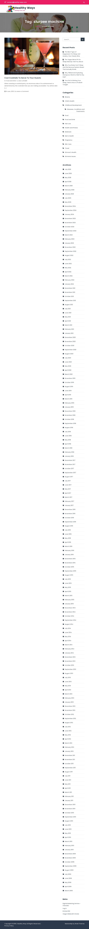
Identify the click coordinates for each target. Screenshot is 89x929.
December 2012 (70, 706)
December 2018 (70, 411)
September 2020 (70, 350)
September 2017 (70, 472)
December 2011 (70, 755)
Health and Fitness (71, 128)
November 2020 (70, 341)
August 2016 (69, 526)
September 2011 (70, 768)
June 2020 (68, 362)
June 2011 (68, 780)
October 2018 (69, 419)
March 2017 (68, 497)
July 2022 (68, 259)
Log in (65, 908)
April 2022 (68, 272)
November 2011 (70, 759)
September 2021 (70, 300)
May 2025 (68, 202)
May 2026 (68, 177)
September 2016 (70, 522)
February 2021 (69, 329)
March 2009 (69, 891)
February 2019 (69, 403)
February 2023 (69, 239)
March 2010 (68, 841)
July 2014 (68, 628)
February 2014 (69, 649)
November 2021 (70, 292)
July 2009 (68, 874)
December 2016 (70, 509)
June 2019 (68, 391)
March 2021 (68, 325)
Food (66, 115)
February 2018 (69, 452)
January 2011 (69, 800)
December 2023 (70, 218)
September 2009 (70, 866)
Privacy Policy (9, 926)
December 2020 (70, 337)
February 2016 (69, 550)
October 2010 (69, 813)
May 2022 (68, 268)
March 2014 (68, 645)
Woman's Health (70, 152)
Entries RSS (66, 911)
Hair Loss (68, 124)
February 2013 (69, 698)
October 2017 (69, 468)
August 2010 (69, 821)
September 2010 (70, 817)
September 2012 (70, 718)
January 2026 (69, 194)
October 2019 (69, 382)
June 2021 (68, 313)
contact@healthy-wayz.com (17, 2)
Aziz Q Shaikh (23, 81)
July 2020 (68, 358)
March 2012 (68, 743)
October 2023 (69, 227)
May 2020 (68, 366)
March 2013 (68, 694)
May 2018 (68, 440)
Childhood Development (73, 105)
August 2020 (69, 354)
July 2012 (68, 727)
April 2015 (68, 591)
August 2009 (69, 870)
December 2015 (70, 559)
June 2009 (68, 878)
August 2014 (69, 624)
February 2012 (69, 747)
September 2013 (70, 669)
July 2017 (68, 481)
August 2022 (69, 255)
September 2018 (70, 423)
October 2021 (69, 296)
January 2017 (69, 505)
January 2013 (69, 702)
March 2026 (69, 186)
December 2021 (70, 288)
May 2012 (68, 735)
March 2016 (68, 546)
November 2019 (70, 378)
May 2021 (68, 317)
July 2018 (68, 431)
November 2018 (70, 415)
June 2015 (68, 583)
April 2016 (68, 542)
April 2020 (68, 370)
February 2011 (69, 796)
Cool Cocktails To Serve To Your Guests (22, 78)
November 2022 (70, 247)
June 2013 (68, 681)
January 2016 (69, 554)
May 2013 (68, 686)
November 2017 (70, 464)
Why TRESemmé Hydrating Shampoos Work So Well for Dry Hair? (73, 75)
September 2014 (70, 620)
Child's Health (69, 101)
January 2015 (69, 604)
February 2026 (69, 190)
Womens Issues (70, 156)
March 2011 (68, 792)
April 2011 (68, 788)
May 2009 (68, 882)
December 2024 (70, 206)
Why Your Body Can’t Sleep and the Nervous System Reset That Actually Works (73, 67)
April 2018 (68, 444)
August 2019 (69, 386)
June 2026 (68, 173)
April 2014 (68, 641)
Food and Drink (11, 81)
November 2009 (70, 858)
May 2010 (68, 833)
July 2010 (68, 825)
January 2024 (69, 214)
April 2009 (68, 886)
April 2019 (68, 395)
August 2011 (69, 772)
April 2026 (68, 182)
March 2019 (68, 399)
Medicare (68, 132)
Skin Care (68, 144)
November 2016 (70, 513)
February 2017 (69, 501)
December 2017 (70, 460)
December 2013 (70, 657)
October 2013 (69, 665)
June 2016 (68, 534)
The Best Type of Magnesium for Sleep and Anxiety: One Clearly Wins (71, 54)
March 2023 (69, 235)
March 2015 (68, 595)
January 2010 (69, 850)
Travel (67, 148)
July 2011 (67, 776)
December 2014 (70, 608)
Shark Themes (80, 924)
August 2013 (69, 673)
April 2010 (68, 837)
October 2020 (69, 345)
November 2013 (70, 661)
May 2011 (68, 784)
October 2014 (69, 616)
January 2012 (69, 751)
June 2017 (68, 485)
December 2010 (70, 804)
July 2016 (68, 530)
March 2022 (68, 276)
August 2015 (69, 575)
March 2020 (69, 374)
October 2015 (69, 567)
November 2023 (70, 222)
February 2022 (69, 280)
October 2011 (69, 763)
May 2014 (68, 636)
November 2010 (70, 809)
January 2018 (69, 456)
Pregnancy (68, 140)
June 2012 (68, 731)
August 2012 (69, 722)
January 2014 (69, 653)
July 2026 (68, 169)
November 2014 (70, 612)
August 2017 (69, 477)
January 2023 (69, 243)
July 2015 (68, 579)
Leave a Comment (23, 91)
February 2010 (69, 845)
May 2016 (68, 538)
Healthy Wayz (25, 8)
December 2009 (70, 854)
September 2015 (70, 571)
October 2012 (69, 714)
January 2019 (69, 407)
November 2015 (70, 563)
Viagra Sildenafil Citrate (71, 914)
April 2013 (68, 690)
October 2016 (69, 518)
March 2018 (68, 448)
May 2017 (68, 489)
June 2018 (68, 436)
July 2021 (68, 309)
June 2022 (68, 263)
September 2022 (70, 251)
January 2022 (69, 284)
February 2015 (69, 600)
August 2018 (69, 427)
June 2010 (68, 829)
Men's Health (69, 136)
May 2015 (68, 587)
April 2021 (68, 321)
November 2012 (70, 710)
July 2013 (68, 677)
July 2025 (68, 198)
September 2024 (70, 210)
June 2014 (68, 632)
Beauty (67, 97)
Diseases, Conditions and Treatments (75, 110)
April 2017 (68, 493)
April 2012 (68, 739)
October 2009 (69, 862)
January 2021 (69, 333)
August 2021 (69, 304)
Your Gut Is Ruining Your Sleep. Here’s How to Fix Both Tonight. (72, 83)
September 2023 (70, 231)
